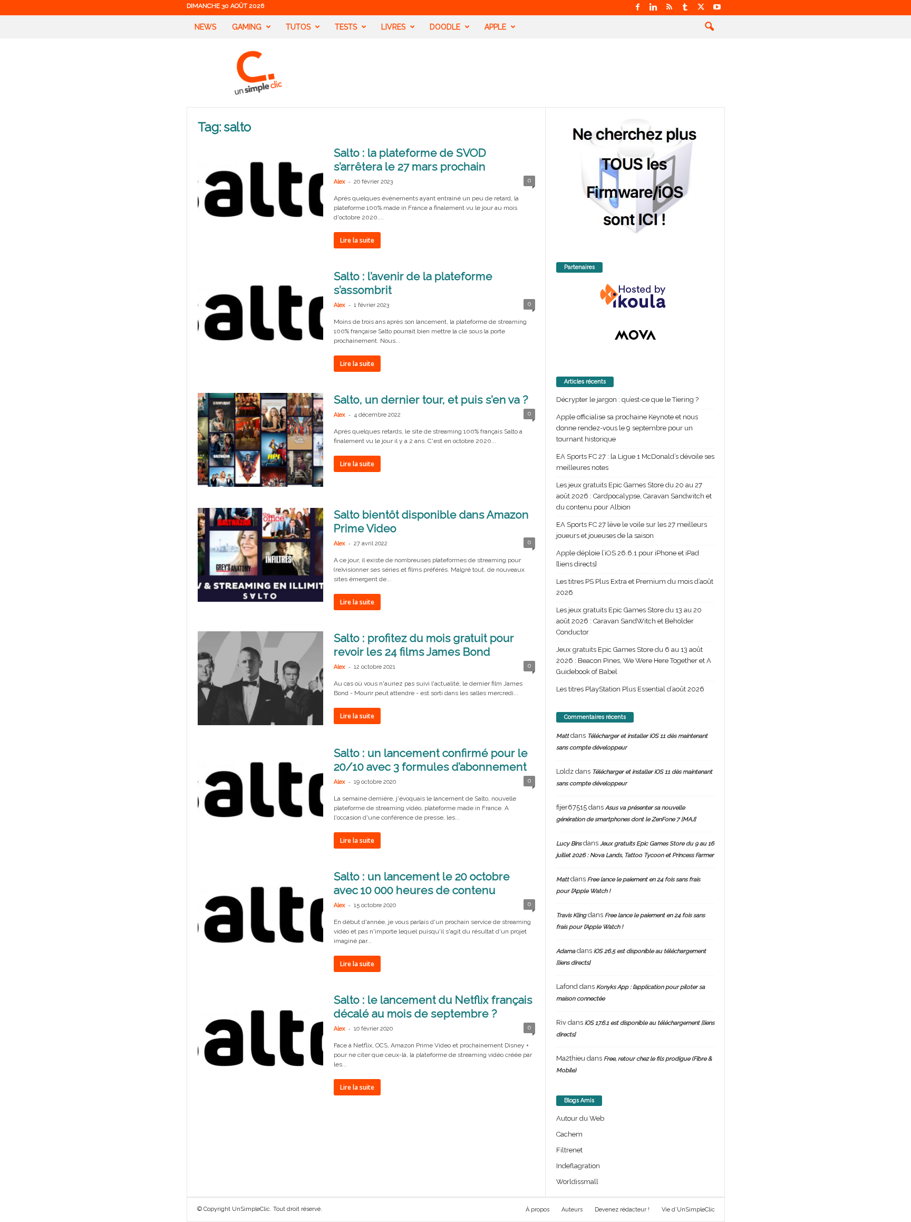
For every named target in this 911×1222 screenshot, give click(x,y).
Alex (339, 181)
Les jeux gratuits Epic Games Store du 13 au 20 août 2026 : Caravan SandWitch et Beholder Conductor (629, 621)
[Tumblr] (685, 7)
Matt (562, 736)
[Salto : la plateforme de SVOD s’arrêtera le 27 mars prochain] (260, 193)
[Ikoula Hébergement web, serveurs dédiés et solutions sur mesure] (635, 296)
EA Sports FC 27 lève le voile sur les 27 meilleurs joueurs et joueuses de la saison (631, 530)
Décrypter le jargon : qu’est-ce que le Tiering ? (627, 399)
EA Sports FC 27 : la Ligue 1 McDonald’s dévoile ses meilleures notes (635, 462)
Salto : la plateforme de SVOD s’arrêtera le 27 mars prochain (410, 159)
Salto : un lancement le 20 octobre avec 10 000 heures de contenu (422, 883)
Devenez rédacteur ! (622, 1209)
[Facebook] (638, 7)
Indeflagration (578, 1166)
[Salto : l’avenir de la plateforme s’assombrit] (260, 316)
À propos (537, 1209)
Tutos (298, 27)
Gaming (246, 27)
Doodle (445, 27)
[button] (709, 27)
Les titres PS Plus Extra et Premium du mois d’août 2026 (634, 587)
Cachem (569, 1134)
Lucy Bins (569, 843)
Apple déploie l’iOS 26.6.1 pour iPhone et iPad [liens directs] (627, 558)
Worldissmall (577, 1182)
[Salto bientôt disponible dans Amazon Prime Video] (260, 555)
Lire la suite (357, 240)
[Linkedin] (653, 7)
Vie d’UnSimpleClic (688, 1209)
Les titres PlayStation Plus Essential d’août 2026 (630, 689)
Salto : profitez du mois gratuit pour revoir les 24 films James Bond (424, 644)
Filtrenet (569, 1150)
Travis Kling (571, 915)
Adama (565, 951)
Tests (346, 27)
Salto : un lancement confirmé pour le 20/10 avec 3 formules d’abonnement (431, 759)
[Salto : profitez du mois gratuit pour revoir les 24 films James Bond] (260, 678)
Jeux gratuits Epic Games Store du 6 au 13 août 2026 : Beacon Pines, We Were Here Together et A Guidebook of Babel (633, 661)
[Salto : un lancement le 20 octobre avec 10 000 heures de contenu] (260, 917)
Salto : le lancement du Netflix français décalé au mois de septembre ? (433, 1006)
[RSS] (669, 7)
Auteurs (572, 1209)
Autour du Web (580, 1118)
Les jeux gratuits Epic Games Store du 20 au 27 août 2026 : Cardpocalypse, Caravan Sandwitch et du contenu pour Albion (634, 496)
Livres (393, 27)
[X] (701, 7)
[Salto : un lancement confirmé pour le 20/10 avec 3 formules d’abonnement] (260, 793)
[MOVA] (635, 335)
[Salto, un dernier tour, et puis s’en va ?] (260, 440)
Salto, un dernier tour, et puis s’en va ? (431, 399)
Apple (495, 27)
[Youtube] (717, 7)
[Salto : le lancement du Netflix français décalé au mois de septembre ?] (260, 1040)
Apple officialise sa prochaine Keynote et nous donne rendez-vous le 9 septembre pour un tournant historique (627, 428)
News (205, 27)
